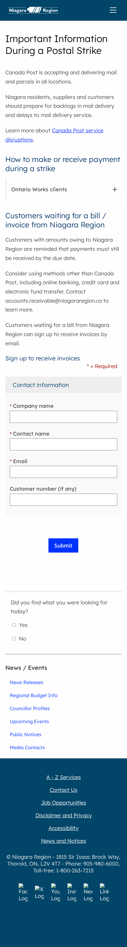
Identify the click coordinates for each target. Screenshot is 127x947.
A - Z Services (63, 777)
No (22, 638)
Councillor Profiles (30, 708)
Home (33, 10)
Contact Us (63, 790)
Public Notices (25, 734)
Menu (114, 10)
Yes (23, 625)
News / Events (26, 667)
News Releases (26, 682)
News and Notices (63, 840)
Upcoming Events (29, 721)
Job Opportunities (63, 802)
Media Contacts (27, 747)
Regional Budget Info (34, 695)
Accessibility (63, 828)
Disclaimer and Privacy (63, 815)
